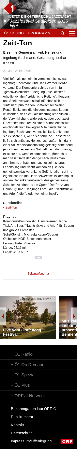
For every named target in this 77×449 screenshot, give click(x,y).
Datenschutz (21, 433)
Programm (39, 33)
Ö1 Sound (14, 33)
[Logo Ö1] (10, 8)
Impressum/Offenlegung (31, 441)
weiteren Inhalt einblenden (38, 255)
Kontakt (17, 425)
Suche (63, 33)
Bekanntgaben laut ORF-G (33, 409)
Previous (3, 316)
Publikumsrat (22, 417)
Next (74, 316)
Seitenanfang (36, 273)
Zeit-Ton (11, 207)
